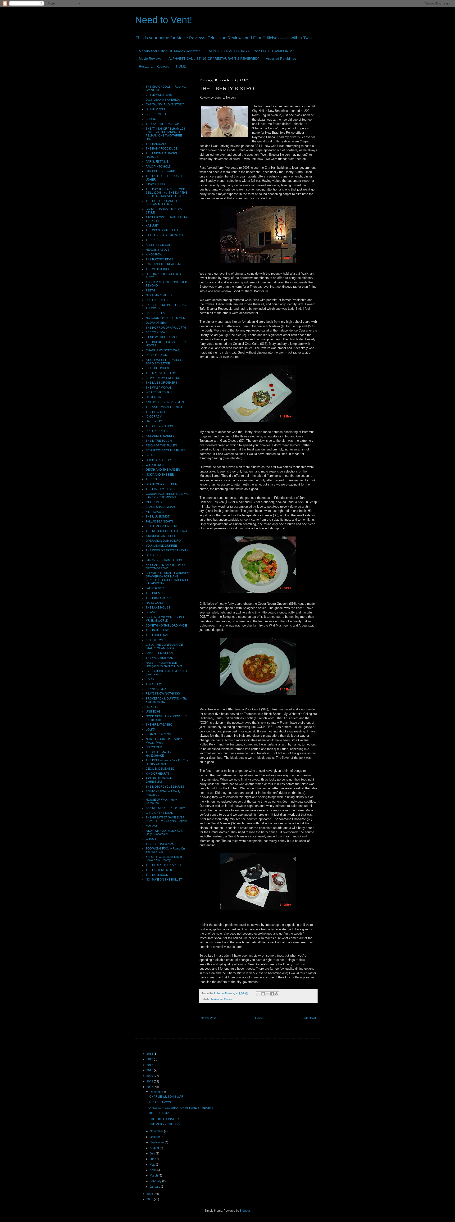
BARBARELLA (155, 313)
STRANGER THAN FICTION (164, 560)
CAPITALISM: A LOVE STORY (165, 104)
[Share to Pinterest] (276, 993)
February (156, 1181)
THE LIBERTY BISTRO (164, 1119)
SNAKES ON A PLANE (160, 653)
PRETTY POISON (157, 300)
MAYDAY (151, 825)
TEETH (150, 290)
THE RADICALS (156, 143)
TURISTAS (152, 479)
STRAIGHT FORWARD (160, 171)
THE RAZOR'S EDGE (159, 259)
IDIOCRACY (154, 416)
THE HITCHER (155, 411)
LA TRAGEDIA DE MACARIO (164, 235)
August (154, 1148)
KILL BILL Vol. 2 (156, 640)
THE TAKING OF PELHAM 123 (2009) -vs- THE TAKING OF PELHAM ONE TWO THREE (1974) (165, 134)
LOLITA (150, 729)
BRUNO (151, 119)
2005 (150, 1199)
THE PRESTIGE (156, 593)
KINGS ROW (154, 254)
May (153, 1164)
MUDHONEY (154, 502)
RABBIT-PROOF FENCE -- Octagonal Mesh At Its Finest (164, 664)
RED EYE (152, 707)
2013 (150, 1059)
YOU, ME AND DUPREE (161, 545)
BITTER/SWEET (156, 114)
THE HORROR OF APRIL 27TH (166, 327)
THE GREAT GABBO (159, 724)
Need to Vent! (163, 20)
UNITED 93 (153, 711)
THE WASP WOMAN (159, 387)
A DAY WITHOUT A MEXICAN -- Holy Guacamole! (166, 832)
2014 (150, 1053)
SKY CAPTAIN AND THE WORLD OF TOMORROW (167, 566)
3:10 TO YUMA (155, 332)
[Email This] (258, 993)
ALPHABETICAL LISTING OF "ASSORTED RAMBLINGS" (251, 51)
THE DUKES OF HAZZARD (163, 865)
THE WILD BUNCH (158, 269)
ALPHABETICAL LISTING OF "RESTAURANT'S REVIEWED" (213, 58)
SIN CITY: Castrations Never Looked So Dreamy (164, 858)
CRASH (151, 838)
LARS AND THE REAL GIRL (164, 264)
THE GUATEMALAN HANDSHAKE (159, 754)
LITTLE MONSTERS (159, 94)
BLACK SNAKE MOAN (160, 507)
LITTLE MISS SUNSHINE (162, 526)
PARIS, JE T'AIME (157, 161)
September (157, 1142)
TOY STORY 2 (155, 684)
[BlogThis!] (263, 993)
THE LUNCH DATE (158, 635)
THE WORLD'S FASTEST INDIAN (167, 550)
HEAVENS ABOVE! (158, 249)
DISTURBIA (153, 397)
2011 (150, 1070)
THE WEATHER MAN (159, 657)
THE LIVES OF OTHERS (161, 382)
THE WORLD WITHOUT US (163, 230)
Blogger (245, 1210)
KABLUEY (152, 225)
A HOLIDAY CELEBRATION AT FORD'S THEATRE (165, 361)
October (155, 1137)
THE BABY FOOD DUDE (161, 148)
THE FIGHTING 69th (159, 870)
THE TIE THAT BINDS (160, 843)
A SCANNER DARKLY (160, 436)
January (155, 1186)
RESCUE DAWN (156, 355)
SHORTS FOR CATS (159, 245)
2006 (150, 1193)
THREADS (152, 240)
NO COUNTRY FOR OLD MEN (165, 318)
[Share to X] (267, 993)
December (157, 1092)
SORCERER (154, 747)
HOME (181, 66)
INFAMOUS (153, 612)
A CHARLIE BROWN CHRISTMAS (159, 780)
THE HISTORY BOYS (159, 489)
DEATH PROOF (156, 109)
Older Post (309, 1018)
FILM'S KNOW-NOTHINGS (163, 693)
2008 (150, 1081)
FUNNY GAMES (156, 688)
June (153, 1159)
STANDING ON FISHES (161, 536)
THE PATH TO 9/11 (158, 630)
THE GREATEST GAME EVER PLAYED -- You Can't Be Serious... (168, 819)
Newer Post (208, 1018)
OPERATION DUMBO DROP (164, 540)
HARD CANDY (155, 602)
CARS (150, 679)
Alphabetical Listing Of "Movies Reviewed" (170, 51)
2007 (150, 1087)
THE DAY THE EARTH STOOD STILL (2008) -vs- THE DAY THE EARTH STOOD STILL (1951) (166, 193)
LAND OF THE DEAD (159, 812)
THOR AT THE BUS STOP (162, 124)
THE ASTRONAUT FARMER (164, 407)
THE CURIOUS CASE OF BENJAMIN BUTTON (162, 202)
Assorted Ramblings (281, 58)
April (153, 1170)
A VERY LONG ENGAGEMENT (166, 402)
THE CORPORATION (159, 426)
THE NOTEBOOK (157, 875)
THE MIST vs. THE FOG (161, 373)
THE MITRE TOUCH (159, 440)
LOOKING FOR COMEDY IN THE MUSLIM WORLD (167, 619)
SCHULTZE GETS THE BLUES (166, 450)
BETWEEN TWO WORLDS (163, 378)
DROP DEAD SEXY (158, 460)
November (157, 1131)
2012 (150, 1065)
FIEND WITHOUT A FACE (162, 337)
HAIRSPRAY (154, 421)
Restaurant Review (221, 999)
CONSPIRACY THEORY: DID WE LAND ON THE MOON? (167, 495)
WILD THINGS (155, 465)
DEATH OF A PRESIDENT (162, 484)
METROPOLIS (155, 511)
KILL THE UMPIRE (158, 368)
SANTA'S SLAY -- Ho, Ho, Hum (165, 808)
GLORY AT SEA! (156, 322)
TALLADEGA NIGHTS (159, 521)
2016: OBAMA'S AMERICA (163, 99)
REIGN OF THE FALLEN (161, 445)
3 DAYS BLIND (155, 184)
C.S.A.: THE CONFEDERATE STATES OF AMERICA (164, 646)
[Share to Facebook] (272, 993)
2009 (150, 1075)
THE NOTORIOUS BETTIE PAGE (167, 531)
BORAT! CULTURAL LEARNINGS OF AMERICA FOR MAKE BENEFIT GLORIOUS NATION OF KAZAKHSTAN (167, 578)
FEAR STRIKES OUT (159, 734)
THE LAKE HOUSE (158, 607)
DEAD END (153, 555)
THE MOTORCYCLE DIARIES (165, 786)
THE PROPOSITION (159, 598)
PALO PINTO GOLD (158, 166)
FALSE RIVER (155, 588)
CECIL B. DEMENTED (160, 768)
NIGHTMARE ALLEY (159, 295)
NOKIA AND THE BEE (160, 474)
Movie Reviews (150, 58)
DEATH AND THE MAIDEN (163, 469)
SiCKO (150, 455)
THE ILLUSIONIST (157, 516)
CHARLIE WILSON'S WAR (163, 350)
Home (259, 1018)
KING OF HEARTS (157, 773)
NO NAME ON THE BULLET (164, 879)
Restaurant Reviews (154, 66)
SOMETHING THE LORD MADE (166, 625)
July (153, 1153)
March (154, 1175)
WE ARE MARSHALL (159, 392)
